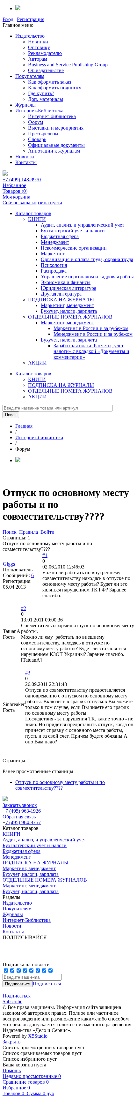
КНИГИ (37, 219)
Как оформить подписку (54, 87)
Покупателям (29, 76)
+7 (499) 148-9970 (22, 179)
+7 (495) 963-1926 (22, 811)
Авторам (37, 59)
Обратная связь (19, 816)
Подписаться (47, 983)
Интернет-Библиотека (39, 110)
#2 (23, 608)
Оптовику (39, 47)
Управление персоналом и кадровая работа (87, 276)
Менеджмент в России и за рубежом (93, 334)
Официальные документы (56, 145)
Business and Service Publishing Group (68, 64)
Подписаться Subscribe (17, 998)
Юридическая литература (68, 288)
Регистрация (30, 19)
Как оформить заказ (49, 82)
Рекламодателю (45, 53)
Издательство (30, 36)
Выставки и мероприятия (55, 128)
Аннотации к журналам (54, 151)
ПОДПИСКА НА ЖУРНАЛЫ (61, 299)
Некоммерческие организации (74, 248)
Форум (35, 122)
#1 (44, 555)
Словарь (37, 139)
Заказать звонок (20, 805)
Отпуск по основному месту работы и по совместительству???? (60, 785)
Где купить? (41, 93)
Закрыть (11, 1041)
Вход (8, 19)
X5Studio (37, 1036)
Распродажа (54, 271)
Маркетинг (53, 253)
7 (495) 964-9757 (23, 822)
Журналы (25, 105)
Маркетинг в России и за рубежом (91, 328)
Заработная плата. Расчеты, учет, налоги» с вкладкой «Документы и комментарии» (91, 351)
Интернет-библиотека (52, 116)
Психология (54, 265)
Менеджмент (55, 242)
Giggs (9, 564)
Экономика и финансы (65, 282)
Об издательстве (46, 70)
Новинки (38, 41)
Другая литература (61, 294)
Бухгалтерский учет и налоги (73, 230)
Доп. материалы (45, 99)
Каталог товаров (33, 213)
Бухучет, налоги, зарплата (69, 311)
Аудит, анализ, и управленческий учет (82, 225)
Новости (24, 156)
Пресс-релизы (43, 133)
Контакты (26, 162)
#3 (27, 672)
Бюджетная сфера (60, 236)
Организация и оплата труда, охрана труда (87, 259)
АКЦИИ (37, 362)
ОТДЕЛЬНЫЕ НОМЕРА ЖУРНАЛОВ (70, 317)
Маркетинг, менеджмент (67, 305)
